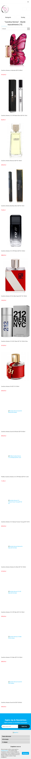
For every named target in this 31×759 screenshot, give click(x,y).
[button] (15, 736)
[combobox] (15, 28)
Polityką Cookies (4, 750)
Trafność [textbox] (4, 28)
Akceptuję (25, 753)
